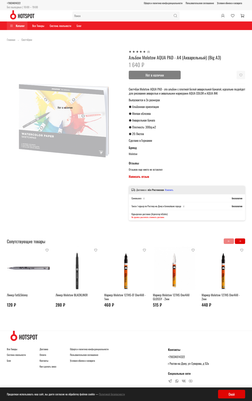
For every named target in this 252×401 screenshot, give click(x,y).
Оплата (43, 355)
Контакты (44, 360)
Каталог (20, 26)
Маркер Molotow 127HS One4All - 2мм (221, 297)
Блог (79, 26)
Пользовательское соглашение (200, 3)
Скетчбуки (26, 40)
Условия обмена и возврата (229, 3)
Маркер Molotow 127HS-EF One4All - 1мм (125, 297)
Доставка (44, 349)
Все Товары (38, 26)
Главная (11, 40)
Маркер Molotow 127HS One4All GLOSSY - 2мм (171, 297)
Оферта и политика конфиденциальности (163, 3)
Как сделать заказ (48, 366)
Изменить (169, 189)
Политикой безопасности (112, 394)
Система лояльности (60, 26)
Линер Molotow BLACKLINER (72, 295)
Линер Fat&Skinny (17, 295)
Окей (232, 394)
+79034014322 (14, 3)
